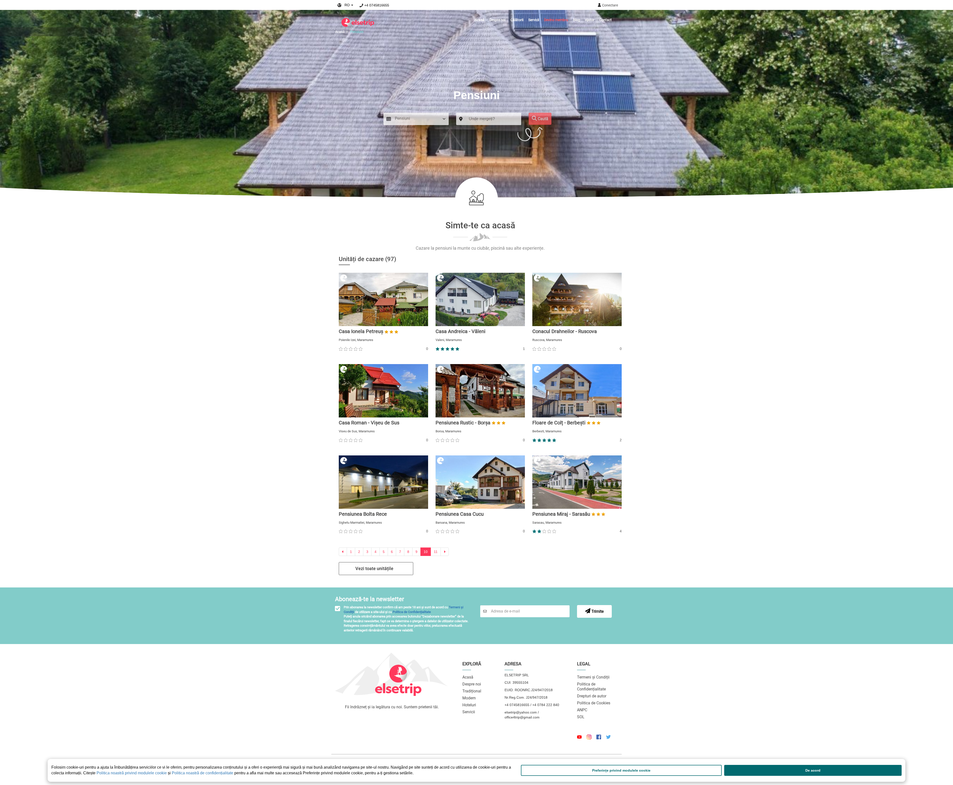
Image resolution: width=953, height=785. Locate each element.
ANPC (582, 710)
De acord (812, 770)
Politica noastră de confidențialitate (202, 773)
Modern (469, 698)
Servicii (533, 20)
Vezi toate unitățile (374, 568)
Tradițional (471, 691)
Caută (542, 118)
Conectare (610, 5)
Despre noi (497, 20)
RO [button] (346, 5)
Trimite (597, 611)
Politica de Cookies (593, 703)
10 (426, 552)
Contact (605, 20)
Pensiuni (356, 32)
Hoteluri (469, 705)
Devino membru (556, 20)
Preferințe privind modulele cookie (621, 770)
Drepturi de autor (591, 696)
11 (436, 552)
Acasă (479, 20)
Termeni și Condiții (593, 677)
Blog (576, 20)
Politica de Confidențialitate (412, 612)
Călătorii (517, 20)
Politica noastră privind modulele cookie (132, 773)
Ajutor (589, 20)
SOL (580, 717)
